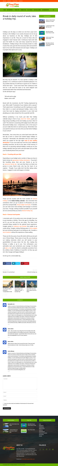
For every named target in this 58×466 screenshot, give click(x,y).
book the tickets (25, 119)
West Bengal (41, 428)
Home (4, 9)
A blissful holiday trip (32, 272)
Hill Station (29, 9)
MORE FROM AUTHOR (25, 277)
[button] (53, 10)
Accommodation (45, 9)
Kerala (40, 436)
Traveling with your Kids (14, 154)
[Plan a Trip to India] (24, 431)
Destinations (9, 9)
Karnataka (41, 434)
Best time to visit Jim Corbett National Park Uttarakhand (50, 44)
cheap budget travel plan (24, 204)
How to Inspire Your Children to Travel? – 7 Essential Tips (19, 290)
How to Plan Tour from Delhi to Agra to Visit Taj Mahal (31, 290)
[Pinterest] (50, 449)
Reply (9, 324)
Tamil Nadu (41, 427)
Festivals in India (37, 9)
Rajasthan (41, 425)
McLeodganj (33, 228)
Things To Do (23, 9)
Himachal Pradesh (43, 433)
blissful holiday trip (27, 210)
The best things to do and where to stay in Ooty (14, 431)
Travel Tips (17, 9)
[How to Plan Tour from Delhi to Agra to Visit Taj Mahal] (32, 284)
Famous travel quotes (14, 214)
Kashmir (41, 430)
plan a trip (8, 248)
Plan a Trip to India (31, 429)
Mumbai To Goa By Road (8, 272)
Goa (40, 424)
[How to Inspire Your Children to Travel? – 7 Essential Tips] (20, 284)
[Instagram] (46, 449)
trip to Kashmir (7, 232)
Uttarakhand (42, 431)
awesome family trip (10, 164)
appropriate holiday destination (21, 160)
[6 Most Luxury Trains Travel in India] (42, 39)
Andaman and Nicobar (20, 226)
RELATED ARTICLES (14, 277)
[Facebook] (40, 449)
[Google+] (43, 449)
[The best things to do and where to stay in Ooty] (5, 431)
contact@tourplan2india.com (28, 459)
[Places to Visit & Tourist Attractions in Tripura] (42, 21)
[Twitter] (53, 449)
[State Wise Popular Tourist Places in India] (42, 33)
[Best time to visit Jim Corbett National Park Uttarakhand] (42, 44)
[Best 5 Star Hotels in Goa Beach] (5, 425)
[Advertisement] (38, 5)
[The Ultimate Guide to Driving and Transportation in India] (8, 284)
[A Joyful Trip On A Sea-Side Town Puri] (42, 27)
